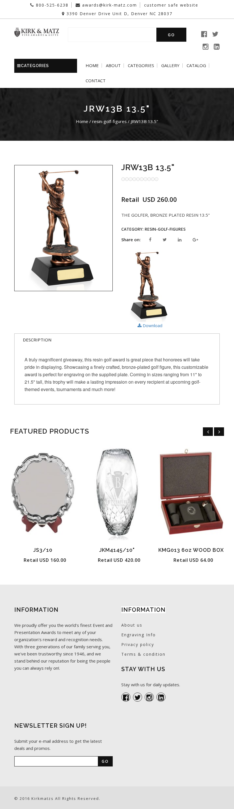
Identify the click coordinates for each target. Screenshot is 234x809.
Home (92, 65)
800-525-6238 (51, 5)
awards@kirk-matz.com (108, 5)
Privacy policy (137, 644)
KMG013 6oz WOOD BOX (191, 550)
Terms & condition (143, 654)
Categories (141, 65)
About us (131, 625)
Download (152, 325)
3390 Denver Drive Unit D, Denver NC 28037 (118, 13)
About (113, 65)
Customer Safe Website (171, 5)
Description (37, 340)
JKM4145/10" (117, 550)
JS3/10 (43, 550)
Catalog (196, 65)
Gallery (170, 65)
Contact (96, 81)
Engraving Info (138, 634)
